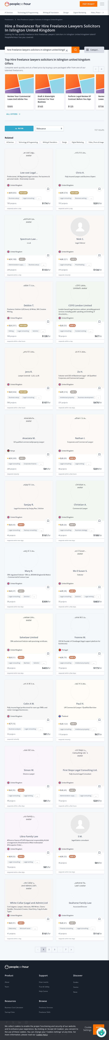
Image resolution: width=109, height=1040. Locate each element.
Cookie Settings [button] (87, 1029)
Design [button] (64, 142)
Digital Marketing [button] (78, 142)
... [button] (38, 198)
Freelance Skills (44, 1012)
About (7, 982)
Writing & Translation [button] (50, 142)
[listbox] (54, 92)
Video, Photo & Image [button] (96, 142)
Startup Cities (10, 1012)
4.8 (64, 259)
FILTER (20, 128)
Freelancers (9, 19)
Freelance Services (46, 1007)
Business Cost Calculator (14, 1007)
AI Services (9, 12)
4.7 (12, 723)
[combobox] (36, 50)
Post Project (89, 4)
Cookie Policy (42, 1034)
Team (7, 987)
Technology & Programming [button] (28, 142)
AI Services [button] (10, 142)
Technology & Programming (28, 12)
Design (66, 12)
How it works (43, 982)
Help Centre (43, 991)
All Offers (11, 114)
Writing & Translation (51, 12)
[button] (101, 4)
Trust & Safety (44, 987)
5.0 (12, 325)
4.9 (12, 193)
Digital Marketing (79, 12)
